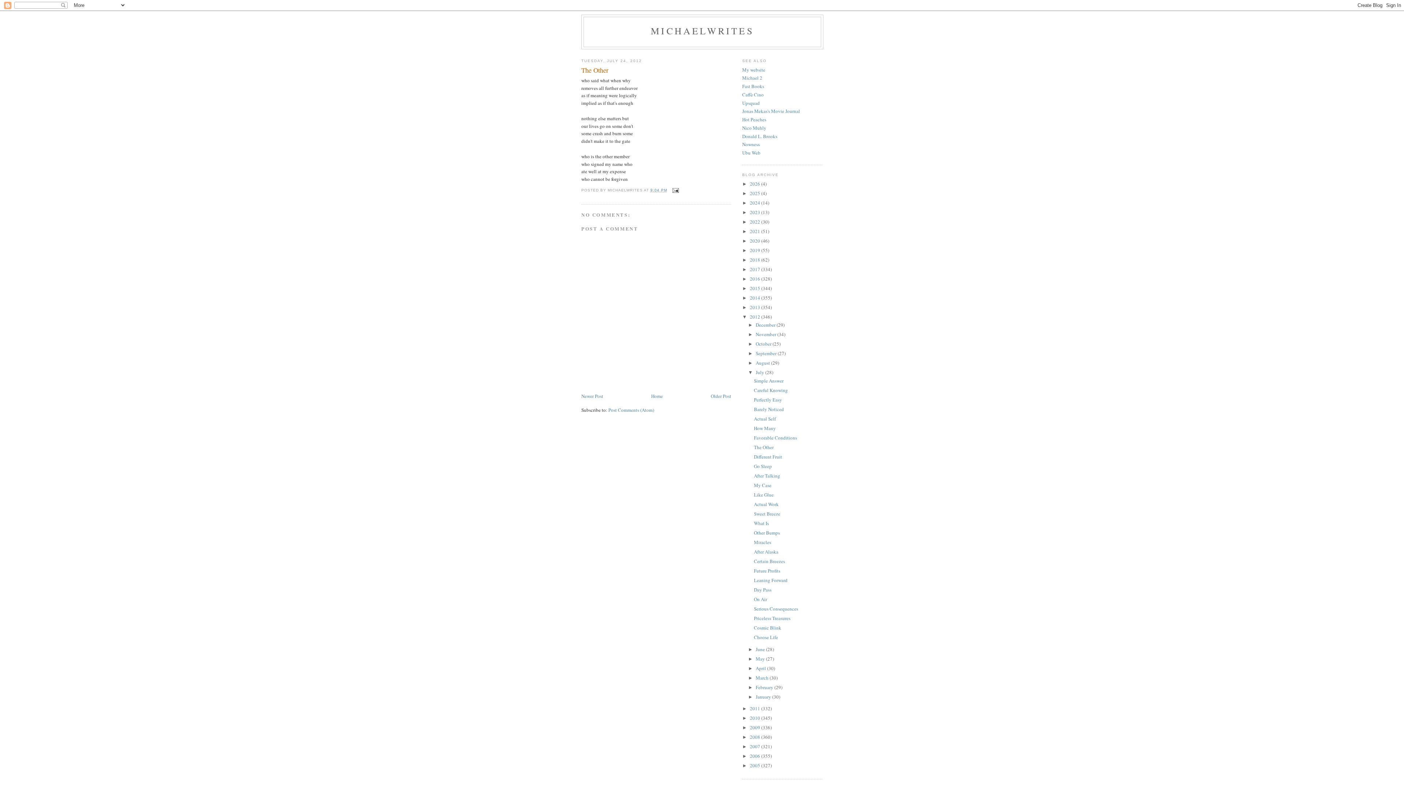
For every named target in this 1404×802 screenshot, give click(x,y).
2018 (755, 259)
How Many (765, 428)
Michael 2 (752, 78)
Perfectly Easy (768, 399)
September (767, 353)
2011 (755, 708)
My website (753, 69)
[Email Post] (675, 190)
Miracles (762, 542)
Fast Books (753, 86)
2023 (755, 212)
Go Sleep (763, 466)
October (764, 344)
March (763, 677)
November (766, 334)
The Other (764, 447)
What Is (761, 523)
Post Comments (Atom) (631, 410)
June (761, 649)
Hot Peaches (754, 119)
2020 (755, 240)
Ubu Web (751, 152)
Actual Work (766, 504)
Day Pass (762, 589)
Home (657, 396)
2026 (755, 183)
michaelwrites (702, 30)
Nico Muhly (754, 128)
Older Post (721, 396)
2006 (755, 756)
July (760, 372)
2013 (755, 307)
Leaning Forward (771, 580)
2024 (755, 202)
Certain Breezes (769, 561)
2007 (755, 746)
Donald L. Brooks (759, 136)
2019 (755, 250)
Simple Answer (769, 380)
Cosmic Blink (767, 627)
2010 (755, 718)
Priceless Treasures (772, 618)
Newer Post (592, 396)
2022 (755, 221)
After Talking (767, 475)
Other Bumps (767, 532)
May (761, 658)
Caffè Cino (753, 94)
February (765, 687)
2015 (755, 288)
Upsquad (751, 103)
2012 (755, 316)
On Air (760, 599)
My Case (762, 485)
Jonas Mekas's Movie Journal (771, 111)
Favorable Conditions (775, 437)
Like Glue (764, 494)
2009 (755, 727)
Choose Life (766, 637)
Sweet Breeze (767, 513)
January (764, 696)
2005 (755, 765)
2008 (755, 737)
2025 (755, 193)
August (763, 363)
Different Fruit (768, 456)
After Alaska (766, 551)
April (761, 668)
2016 (755, 278)
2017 (755, 269)
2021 (755, 231)
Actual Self (765, 418)
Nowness (751, 144)
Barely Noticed (769, 409)
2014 (755, 297)
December (766, 325)
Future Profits (767, 570)
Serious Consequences (776, 608)
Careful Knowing (771, 390)
